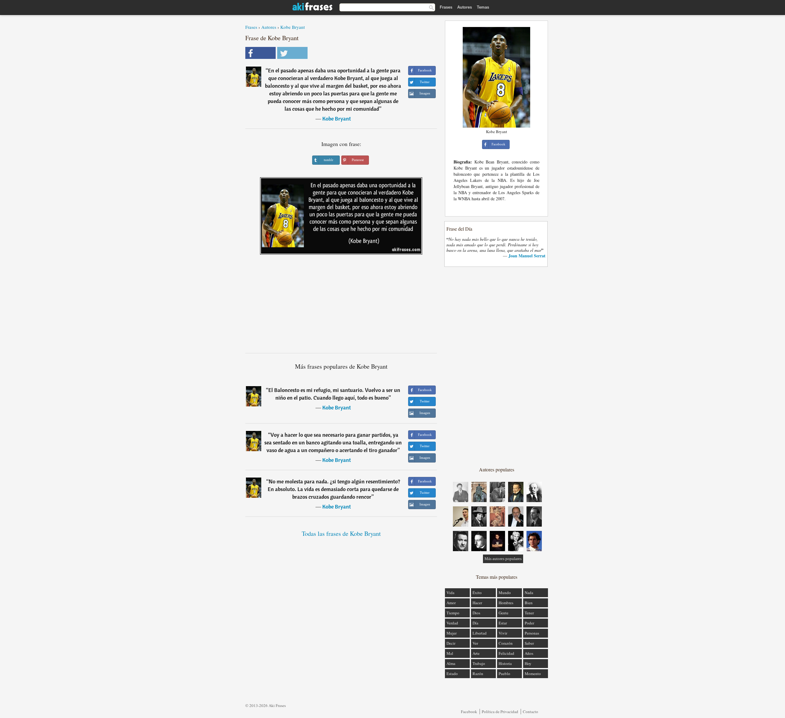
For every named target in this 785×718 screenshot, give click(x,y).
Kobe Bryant (292, 27)
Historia (505, 663)
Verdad (452, 623)
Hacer (477, 602)
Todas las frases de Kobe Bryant (341, 533)
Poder (529, 623)
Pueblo (504, 673)
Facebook (469, 711)
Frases (446, 7)
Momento (533, 673)
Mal (449, 653)
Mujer (451, 633)
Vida (450, 592)
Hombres (506, 602)
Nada (529, 592)
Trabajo (479, 663)
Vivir (503, 633)
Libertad (480, 633)
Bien (529, 602)
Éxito (477, 592)
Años (529, 653)
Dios (476, 613)
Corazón (506, 643)
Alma (450, 663)
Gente (503, 613)
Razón (478, 673)
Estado (452, 673)
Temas (483, 7)
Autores (464, 7)
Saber (529, 643)
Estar (503, 623)
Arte (476, 653)
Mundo (505, 592)
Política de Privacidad (500, 711)
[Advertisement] (341, 306)
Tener (529, 613)
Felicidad (506, 653)
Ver (475, 643)
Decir (450, 643)
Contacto (530, 711)
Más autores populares (503, 558)
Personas (532, 633)
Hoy (528, 663)
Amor (451, 602)
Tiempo (452, 613)
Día (475, 623)
